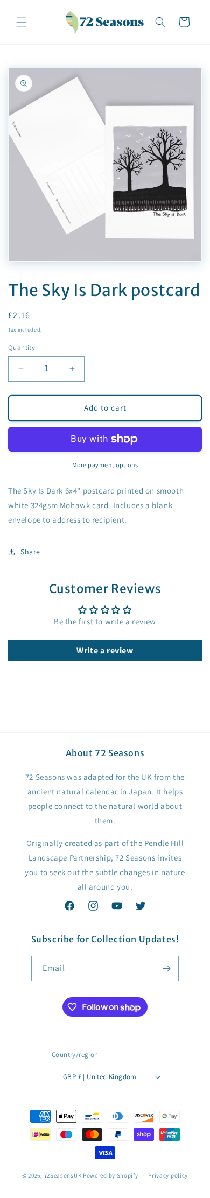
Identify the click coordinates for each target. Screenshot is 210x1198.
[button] (21, 22)
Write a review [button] (104, 650)
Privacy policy (168, 1175)
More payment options (105, 465)
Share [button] (30, 551)
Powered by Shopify (110, 1175)
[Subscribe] (166, 968)
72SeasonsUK (63, 1175)
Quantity (21, 347)
